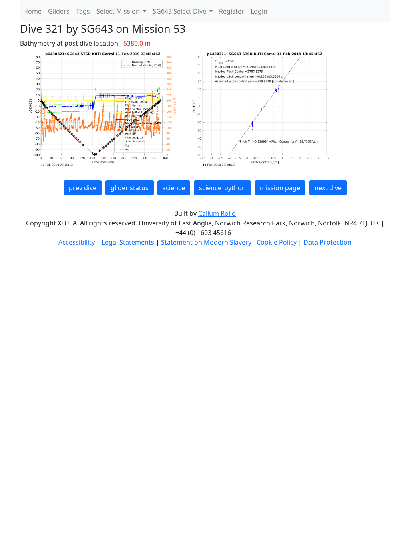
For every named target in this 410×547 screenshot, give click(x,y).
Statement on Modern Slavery (206, 242)
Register (231, 11)
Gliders (59, 11)
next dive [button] (328, 187)
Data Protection (327, 242)
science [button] (174, 187)
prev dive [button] (82, 187)
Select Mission (118, 11)
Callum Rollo (217, 213)
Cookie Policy (277, 242)
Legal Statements (129, 242)
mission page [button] (280, 187)
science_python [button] (222, 187)
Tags (83, 11)
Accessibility (77, 242)
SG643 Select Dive (180, 11)
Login (259, 11)
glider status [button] (130, 187)
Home (32, 11)
